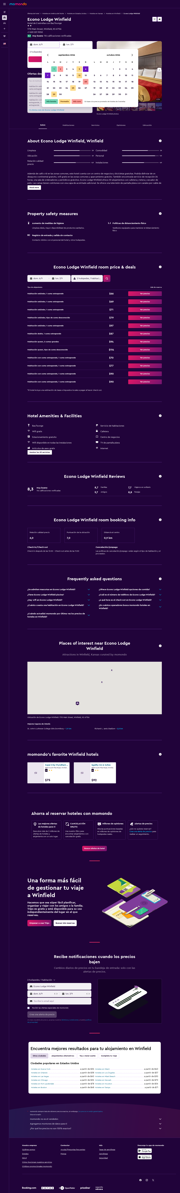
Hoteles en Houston (103, 1084)
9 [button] (60, 75)
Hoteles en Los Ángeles (105, 1073)
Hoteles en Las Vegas (40, 1076)
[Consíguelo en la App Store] (145, 1157)
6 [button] (85, 69)
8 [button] (54, 75)
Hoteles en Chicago (39, 1080)
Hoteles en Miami (102, 1069)
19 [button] (79, 82)
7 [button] (47, 75)
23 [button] (60, 88)
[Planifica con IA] (4, 28)
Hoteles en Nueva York (40, 1069)
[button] (4, 4)
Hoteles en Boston (39, 1087)
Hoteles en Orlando (39, 1073)
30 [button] (60, 94)
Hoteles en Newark (103, 1080)
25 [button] (73, 88)
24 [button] (66, 88)
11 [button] (73, 75)
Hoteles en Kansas (96, 13)
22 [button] (54, 88)
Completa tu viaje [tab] (109, 1056)
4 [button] (73, 69)
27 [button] (86, 88)
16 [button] (60, 82)
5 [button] (79, 69)
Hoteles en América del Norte (53, 13)
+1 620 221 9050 (35, 32)
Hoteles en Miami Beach (105, 1076)
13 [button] (86, 75)
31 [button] (126, 94)
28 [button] (48, 94)
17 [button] (67, 82)
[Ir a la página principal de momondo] (18, 4)
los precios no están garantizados (91, 1111)
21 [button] (48, 88)
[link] (94, 848)
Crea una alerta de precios (141, 831)
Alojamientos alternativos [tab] (63, 1056)
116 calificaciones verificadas (57, 36)
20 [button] (85, 82)
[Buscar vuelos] (4, 12)
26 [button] (79, 88)
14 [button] (48, 82)
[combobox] (61, 986)
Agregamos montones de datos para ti (48, 1124)
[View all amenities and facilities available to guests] (160, 416)
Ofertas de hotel (33, 13)
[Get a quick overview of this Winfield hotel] (160, 141)
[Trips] (4, 36)
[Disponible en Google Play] (145, 1150)
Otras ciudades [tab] (39, 1056)
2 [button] (60, 69)
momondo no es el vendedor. (44, 1119)
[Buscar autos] (4, 23)
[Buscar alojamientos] (4, 17)
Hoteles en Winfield (113, 13)
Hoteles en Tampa (102, 1087)
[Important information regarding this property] (160, 520)
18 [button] (73, 82)
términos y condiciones (70, 1020)
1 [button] (113, 69)
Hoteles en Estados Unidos (76, 13)
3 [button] (66, 69)
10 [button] (67, 75)
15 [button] (54, 82)
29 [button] (54, 94)
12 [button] (79, 75)
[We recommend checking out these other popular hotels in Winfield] (160, 754)
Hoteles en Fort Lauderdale (42, 1084)
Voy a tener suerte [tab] (88, 1056)
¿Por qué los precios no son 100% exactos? (50, 1128)
